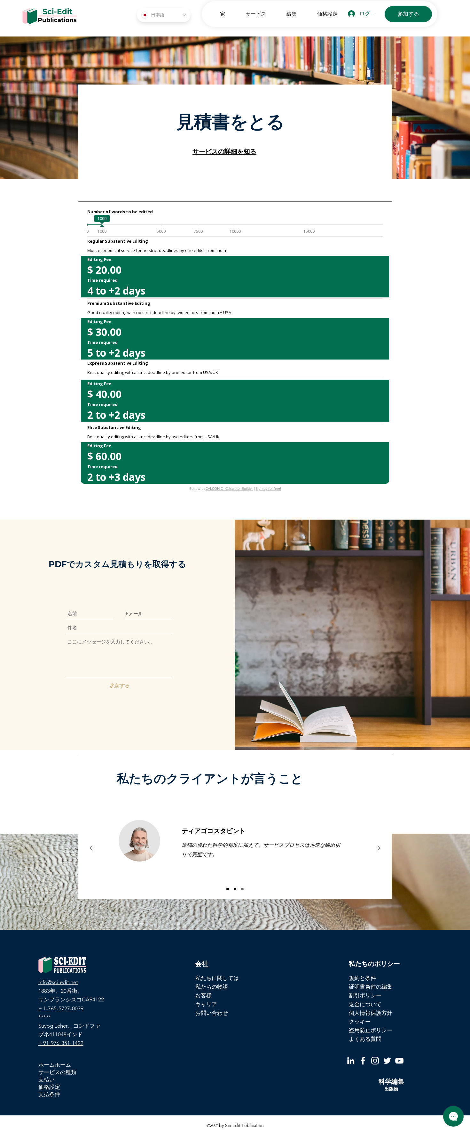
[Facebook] (363, 1061)
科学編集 (391, 1081)
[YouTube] (399, 1061)
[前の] (91, 849)
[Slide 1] (227, 889)
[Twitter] (387, 1061)
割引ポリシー (365, 995)
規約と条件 (362, 978)
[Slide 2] (235, 889)
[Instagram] (375, 1061)
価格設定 (49, 1087)
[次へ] (379, 849)
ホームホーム (54, 1065)
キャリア (206, 1004)
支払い (46, 1079)
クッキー (360, 1021)
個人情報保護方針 (370, 1013)
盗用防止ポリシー (370, 1030)
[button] (250, 14)
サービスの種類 (57, 1072)
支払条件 (49, 1094)
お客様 (203, 995)
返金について (365, 1004)
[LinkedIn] (351, 1061)
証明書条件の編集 (370, 986)
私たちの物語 (211, 986)
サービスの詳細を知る (224, 151)
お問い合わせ (211, 1013)
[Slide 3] (242, 889)
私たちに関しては (217, 978)
